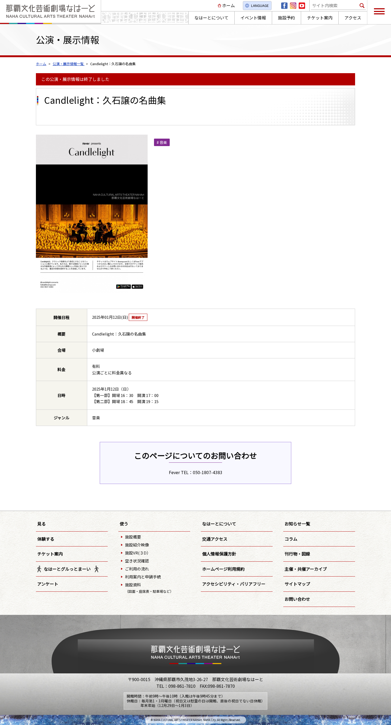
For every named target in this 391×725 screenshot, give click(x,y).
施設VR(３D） (138, 553)
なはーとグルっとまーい (67, 569)
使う (124, 523)
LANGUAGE (260, 5)
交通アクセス (214, 539)
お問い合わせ (297, 599)
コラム (291, 539)
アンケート (47, 584)
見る (41, 523)
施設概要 (133, 537)
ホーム (228, 5)
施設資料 (149, 588)
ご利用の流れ (137, 568)
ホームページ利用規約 (223, 569)
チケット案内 (50, 553)
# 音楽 (162, 142)
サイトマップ (297, 584)
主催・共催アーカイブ (306, 569)
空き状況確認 (137, 561)
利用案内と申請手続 (143, 576)
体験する (45, 539)
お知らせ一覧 (297, 523)
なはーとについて (219, 523)
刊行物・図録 (297, 553)
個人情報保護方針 (219, 553)
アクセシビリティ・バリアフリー (233, 584)
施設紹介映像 (137, 545)
